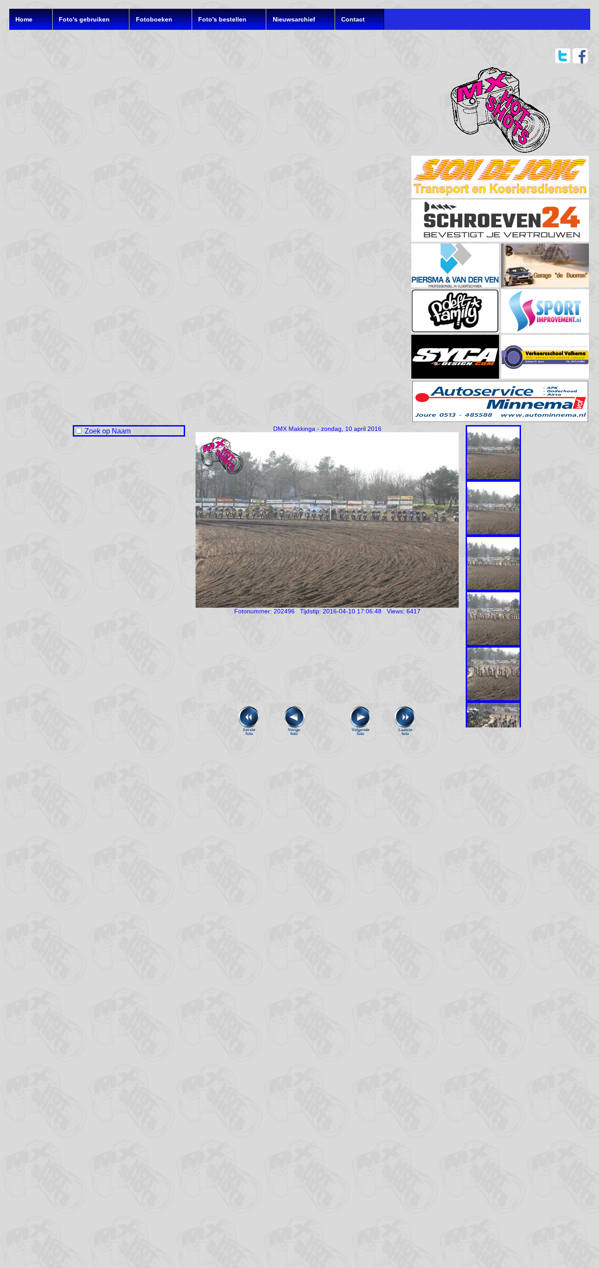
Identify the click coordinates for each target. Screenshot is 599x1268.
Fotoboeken (154, 19)
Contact (353, 19)
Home (23, 19)
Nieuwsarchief (294, 19)
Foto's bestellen (222, 19)
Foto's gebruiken (84, 19)
